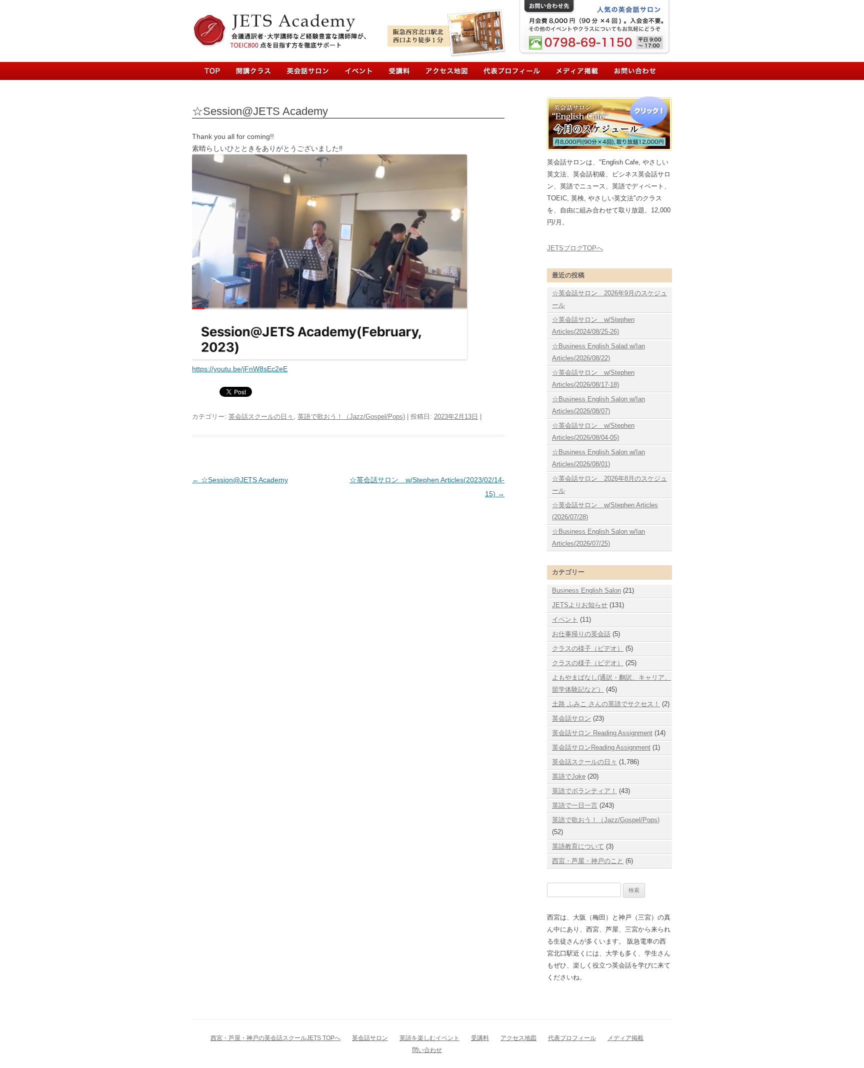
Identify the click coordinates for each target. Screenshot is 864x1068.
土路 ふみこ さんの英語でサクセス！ (606, 704)
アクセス (444, 70)
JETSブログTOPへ (575, 248)
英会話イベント (353, 70)
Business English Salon (586, 590)
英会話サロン (306, 70)
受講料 (480, 1038)
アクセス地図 (518, 1038)
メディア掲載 (568, 70)
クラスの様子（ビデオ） (588, 648)
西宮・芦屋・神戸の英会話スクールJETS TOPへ (275, 1038)
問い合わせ (427, 1050)
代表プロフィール (506, 70)
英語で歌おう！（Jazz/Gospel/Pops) (351, 416)
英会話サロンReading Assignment (601, 747)
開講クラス (256, 70)
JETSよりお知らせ (580, 605)
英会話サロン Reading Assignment (602, 733)
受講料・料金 (395, 70)
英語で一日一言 (575, 805)
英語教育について (578, 846)
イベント (565, 619)
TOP (212, 70)
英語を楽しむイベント (430, 1038)
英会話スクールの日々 (261, 416)
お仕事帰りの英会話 (581, 634)
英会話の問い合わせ (623, 70)
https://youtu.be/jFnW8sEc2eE (240, 369)
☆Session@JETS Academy (240, 480)
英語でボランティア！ (584, 791)
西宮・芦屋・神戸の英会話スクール (292, 24)
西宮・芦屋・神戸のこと (588, 861)
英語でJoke (569, 776)
